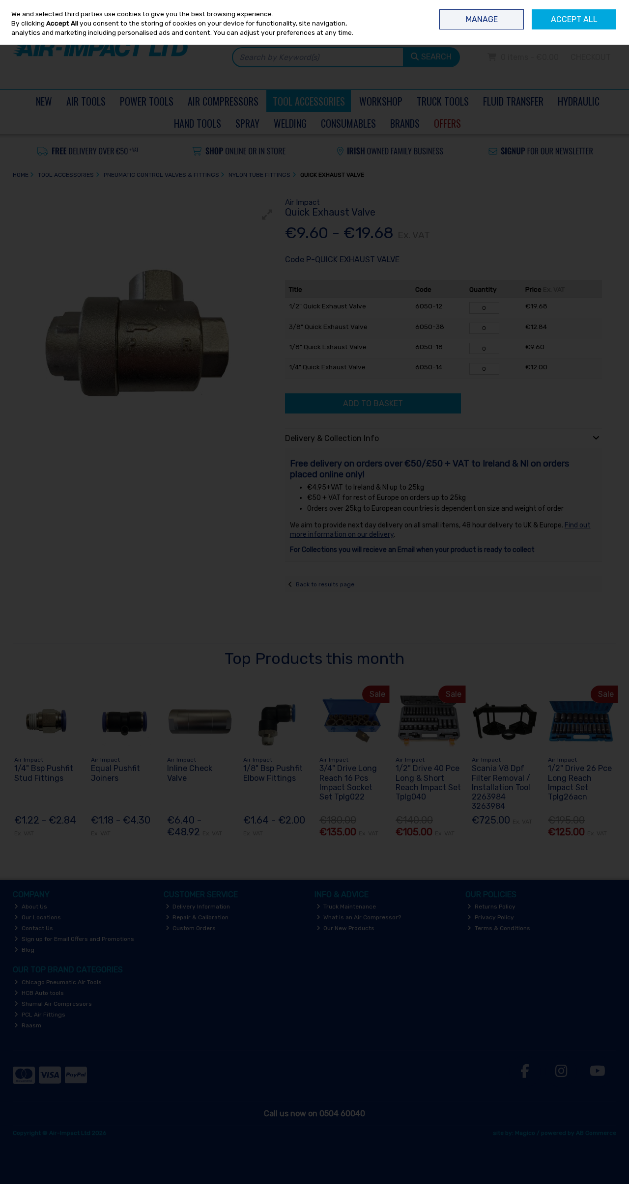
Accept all (574, 19)
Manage (482, 19)
